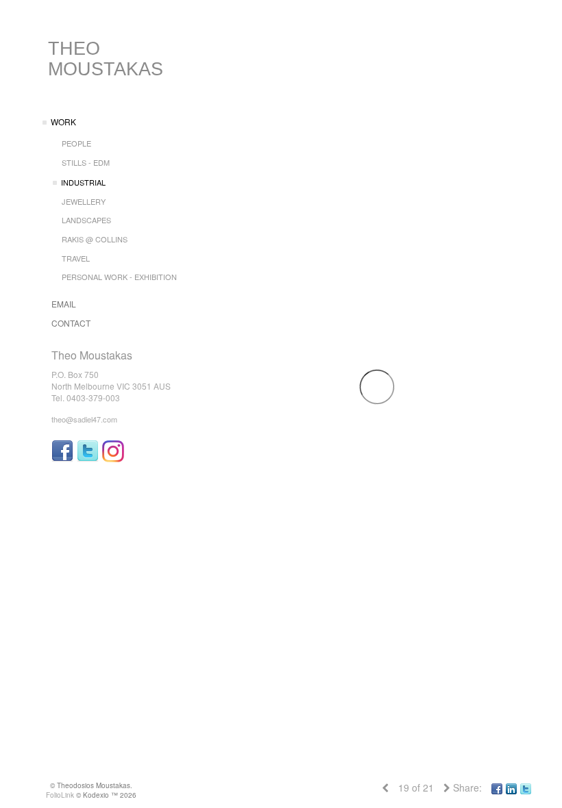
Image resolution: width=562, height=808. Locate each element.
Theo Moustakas (105, 58)
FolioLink (60, 795)
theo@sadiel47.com (84, 419)
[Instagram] (113, 451)
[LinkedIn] (511, 787)
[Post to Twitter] (525, 787)
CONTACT (70, 323)
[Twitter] (88, 451)
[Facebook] (62, 451)
